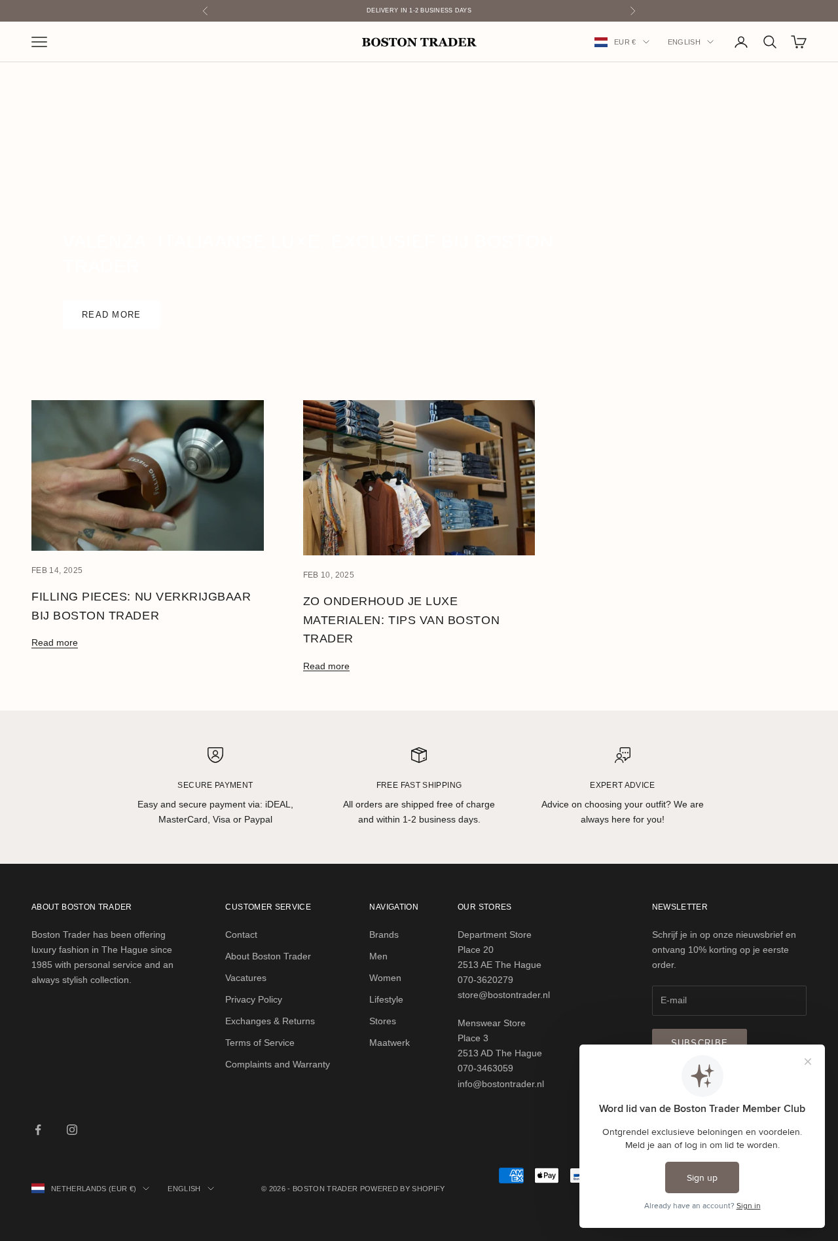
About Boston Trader (268, 956)
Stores (382, 1021)
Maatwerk (389, 1042)
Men (378, 956)
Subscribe (700, 1043)
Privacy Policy (253, 999)
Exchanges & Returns (270, 1021)
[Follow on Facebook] (38, 1129)
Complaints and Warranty (277, 1064)
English (684, 42)
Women (385, 977)
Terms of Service (260, 1042)
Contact (241, 934)
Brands (384, 934)
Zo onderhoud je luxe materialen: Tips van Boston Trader (401, 620)
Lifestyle (386, 999)
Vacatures (245, 977)
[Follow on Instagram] (72, 1129)
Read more (111, 315)
